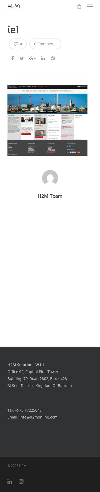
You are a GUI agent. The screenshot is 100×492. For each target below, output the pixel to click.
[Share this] (13, 57)
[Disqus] (50, 267)
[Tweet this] (22, 57)
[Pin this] (53, 57)
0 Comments (45, 43)
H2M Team (50, 196)
